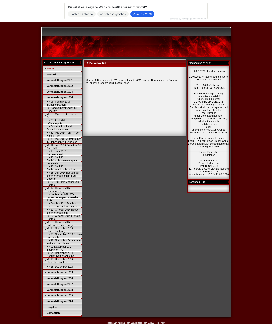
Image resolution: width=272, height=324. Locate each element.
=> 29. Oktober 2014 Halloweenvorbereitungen (61, 224)
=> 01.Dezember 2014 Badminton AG (59, 248)
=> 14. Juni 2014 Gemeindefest (56, 153)
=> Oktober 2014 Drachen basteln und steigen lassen (62, 205)
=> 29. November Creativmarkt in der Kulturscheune (64, 242)
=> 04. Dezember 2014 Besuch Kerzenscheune (60, 254)
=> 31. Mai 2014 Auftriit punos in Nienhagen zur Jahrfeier (64, 140)
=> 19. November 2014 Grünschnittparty (60, 230)
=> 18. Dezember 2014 (60, 266)
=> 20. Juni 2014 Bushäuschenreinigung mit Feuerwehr (62, 160)
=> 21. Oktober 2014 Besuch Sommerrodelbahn (63, 211)
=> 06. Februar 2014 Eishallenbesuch (58, 103)
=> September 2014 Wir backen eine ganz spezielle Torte (62, 197)
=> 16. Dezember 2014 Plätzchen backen (60, 261)
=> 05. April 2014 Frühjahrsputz (56, 122)
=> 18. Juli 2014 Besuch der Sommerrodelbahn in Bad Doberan (63, 175)
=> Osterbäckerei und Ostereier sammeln (59, 128)
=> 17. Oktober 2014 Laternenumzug (58, 190)
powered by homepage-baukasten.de (188, 19)
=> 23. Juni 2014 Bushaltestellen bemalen (61, 168)
